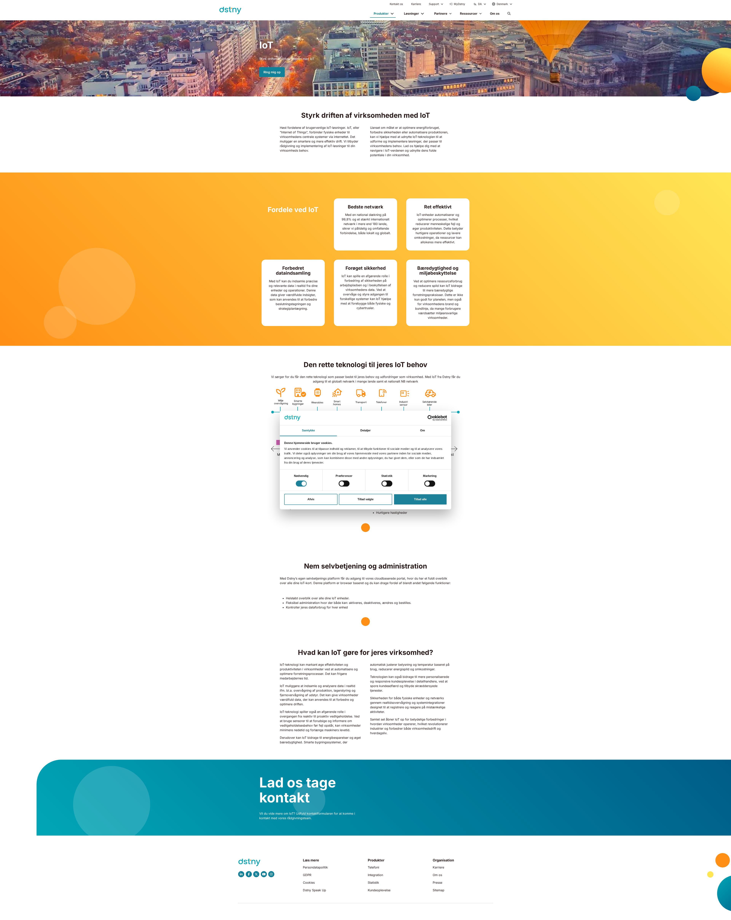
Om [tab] (422, 430)
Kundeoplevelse (379, 890)
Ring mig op (272, 72)
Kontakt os (396, 4)
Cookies (309, 882)
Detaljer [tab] (365, 430)
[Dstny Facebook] (249, 874)
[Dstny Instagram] (271, 874)
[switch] (344, 483)
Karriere (416, 4)
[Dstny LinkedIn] (241, 874)
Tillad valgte (365, 499)
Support (434, 4)
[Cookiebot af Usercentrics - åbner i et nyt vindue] (430, 418)
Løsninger (411, 13)
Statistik (373, 882)
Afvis (310, 499)
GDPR (307, 875)
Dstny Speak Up (314, 890)
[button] (509, 13)
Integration (375, 875)
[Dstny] (230, 10)
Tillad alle (420, 499)
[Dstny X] (256, 874)
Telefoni (373, 867)
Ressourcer (468, 13)
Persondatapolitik (315, 867)
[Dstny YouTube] (264, 874)
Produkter (381, 13)
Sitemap (438, 890)
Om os (495, 13)
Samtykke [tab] (308, 430)
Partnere (440, 13)
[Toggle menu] (442, 4)
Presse (437, 882)
